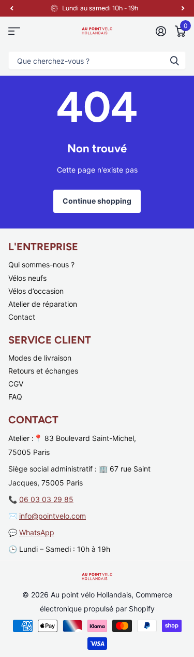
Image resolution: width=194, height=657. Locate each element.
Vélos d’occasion (36, 291)
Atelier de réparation (42, 303)
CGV (15, 383)
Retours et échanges (43, 370)
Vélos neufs (27, 278)
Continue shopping (97, 200)
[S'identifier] (160, 31)
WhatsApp (36, 532)
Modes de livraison (39, 357)
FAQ (15, 396)
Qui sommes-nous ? (41, 264)
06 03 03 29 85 (46, 499)
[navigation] (11, 8)
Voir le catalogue (14, 30)
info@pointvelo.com (52, 515)
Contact (21, 316)
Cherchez (174, 60)
